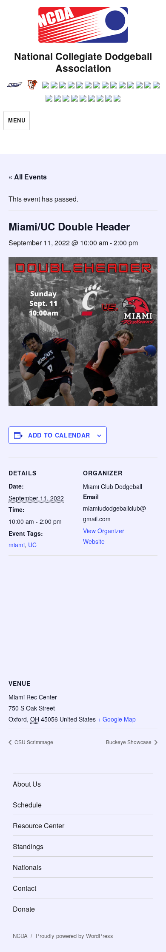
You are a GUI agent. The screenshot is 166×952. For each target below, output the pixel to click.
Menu (16, 120)
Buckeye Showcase (129, 741)
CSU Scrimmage (33, 741)
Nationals (27, 867)
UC (32, 544)
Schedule (27, 805)
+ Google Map (116, 719)
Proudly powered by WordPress (74, 936)
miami (17, 544)
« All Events (28, 177)
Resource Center (38, 825)
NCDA (20, 936)
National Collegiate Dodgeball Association (83, 62)
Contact (24, 888)
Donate (24, 909)
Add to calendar (59, 435)
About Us (27, 784)
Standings (28, 846)
